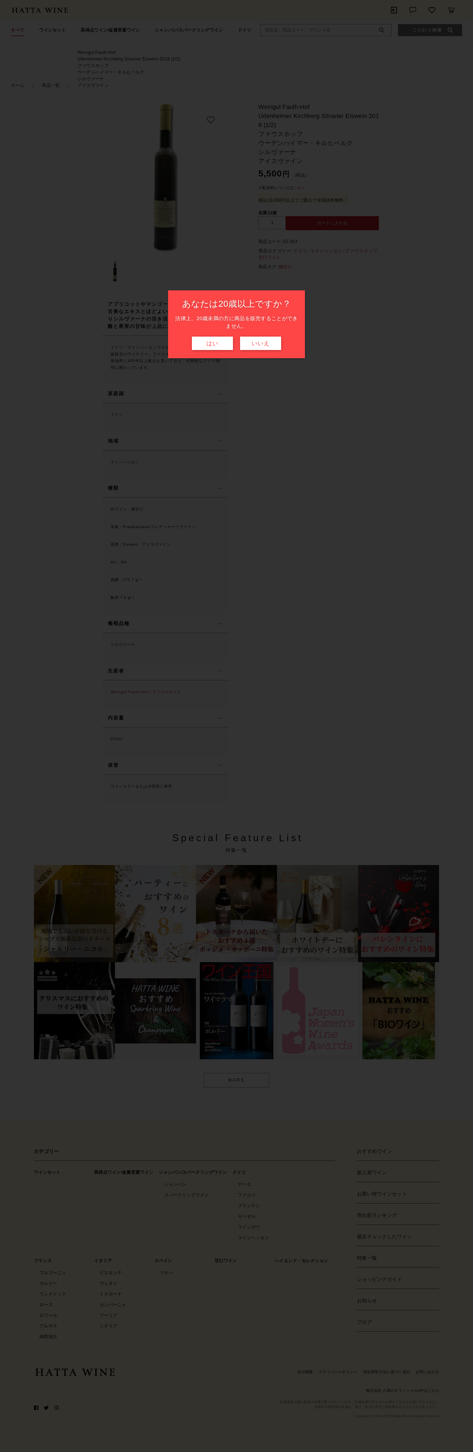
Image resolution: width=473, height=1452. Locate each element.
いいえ (261, 343)
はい (212, 343)
